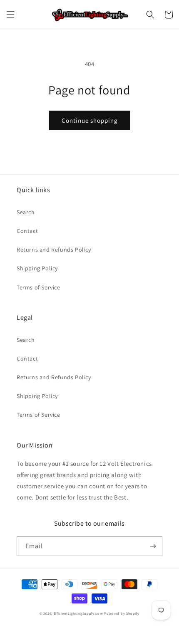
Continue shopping (90, 120)
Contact (27, 231)
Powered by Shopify (121, 613)
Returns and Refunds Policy (54, 249)
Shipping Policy (37, 268)
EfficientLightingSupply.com (78, 613)
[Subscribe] (153, 546)
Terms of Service (38, 287)
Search (26, 212)
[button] (10, 14)
